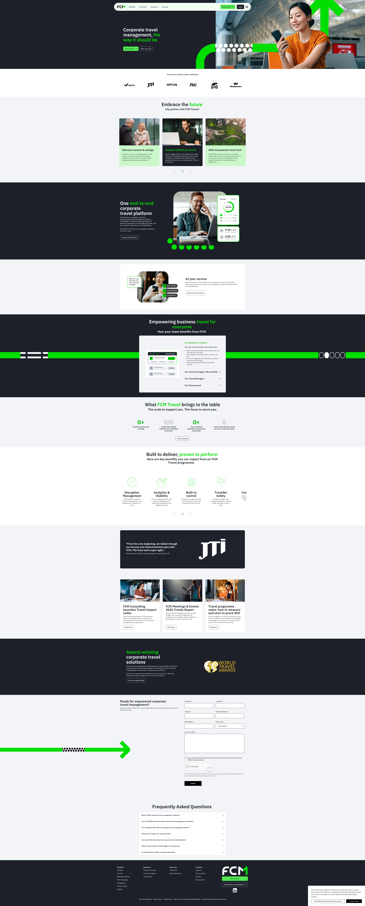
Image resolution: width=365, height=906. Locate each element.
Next (190, 171)
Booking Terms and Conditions (191, 899)
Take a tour (145, 49)
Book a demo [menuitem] (226, 7)
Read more (129, 627)
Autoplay (182, 171)
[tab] (203, 342)
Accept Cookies (354, 901)
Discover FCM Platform (130, 237)
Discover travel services (195, 293)
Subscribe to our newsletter (233, 884)
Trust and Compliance (145, 899)
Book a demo (129, 49)
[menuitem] (132, 7)
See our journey (182, 439)
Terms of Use (177, 899)
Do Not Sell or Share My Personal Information (328, 901)
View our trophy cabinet (136, 680)
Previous (175, 171)
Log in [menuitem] (240, 7)
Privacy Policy (157, 899)
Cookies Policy (168, 899)
